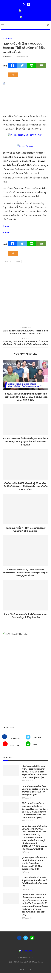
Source (6, 226)
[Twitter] (24, 4)
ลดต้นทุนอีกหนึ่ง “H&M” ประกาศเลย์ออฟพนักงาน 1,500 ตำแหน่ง (25, 529)
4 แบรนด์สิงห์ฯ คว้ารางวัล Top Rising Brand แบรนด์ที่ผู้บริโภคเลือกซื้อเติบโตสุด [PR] (34, 882)
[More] (14, 72)
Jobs (31, 957)
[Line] (28, 4)
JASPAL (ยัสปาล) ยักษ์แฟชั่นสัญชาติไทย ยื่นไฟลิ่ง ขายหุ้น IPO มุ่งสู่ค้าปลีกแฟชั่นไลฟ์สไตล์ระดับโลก (25, 441)
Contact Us (23, 957)
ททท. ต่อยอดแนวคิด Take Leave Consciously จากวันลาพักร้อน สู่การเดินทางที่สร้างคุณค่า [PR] (35, 790)
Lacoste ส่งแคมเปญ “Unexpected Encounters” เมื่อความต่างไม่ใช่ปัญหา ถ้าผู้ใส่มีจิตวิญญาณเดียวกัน (25, 572)
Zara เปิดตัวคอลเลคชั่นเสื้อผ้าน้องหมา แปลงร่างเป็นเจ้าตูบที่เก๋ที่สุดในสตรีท (25, 616)
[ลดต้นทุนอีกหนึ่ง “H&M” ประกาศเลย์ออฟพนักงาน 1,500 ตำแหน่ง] (25, 509)
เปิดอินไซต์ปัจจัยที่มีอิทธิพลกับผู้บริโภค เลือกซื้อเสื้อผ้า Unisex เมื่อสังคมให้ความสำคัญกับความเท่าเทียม (26, 486)
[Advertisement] (25, 294)
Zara (18, 261)
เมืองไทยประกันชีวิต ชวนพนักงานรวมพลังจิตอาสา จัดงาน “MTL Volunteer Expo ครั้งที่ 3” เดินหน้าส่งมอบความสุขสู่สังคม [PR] (34, 772)
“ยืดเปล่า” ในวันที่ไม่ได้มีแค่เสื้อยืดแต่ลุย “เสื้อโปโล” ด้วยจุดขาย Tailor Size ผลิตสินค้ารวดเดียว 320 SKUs (25, 397)
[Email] (41, 65)
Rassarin (8, 56)
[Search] (48, 25)
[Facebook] (12, 65)
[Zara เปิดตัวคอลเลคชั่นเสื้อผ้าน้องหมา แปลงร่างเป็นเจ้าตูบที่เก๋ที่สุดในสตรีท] (25, 595)
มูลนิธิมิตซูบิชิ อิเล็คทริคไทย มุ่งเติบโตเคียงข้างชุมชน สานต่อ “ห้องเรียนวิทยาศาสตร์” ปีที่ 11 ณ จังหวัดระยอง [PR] (34, 863)
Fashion (7, 261)
